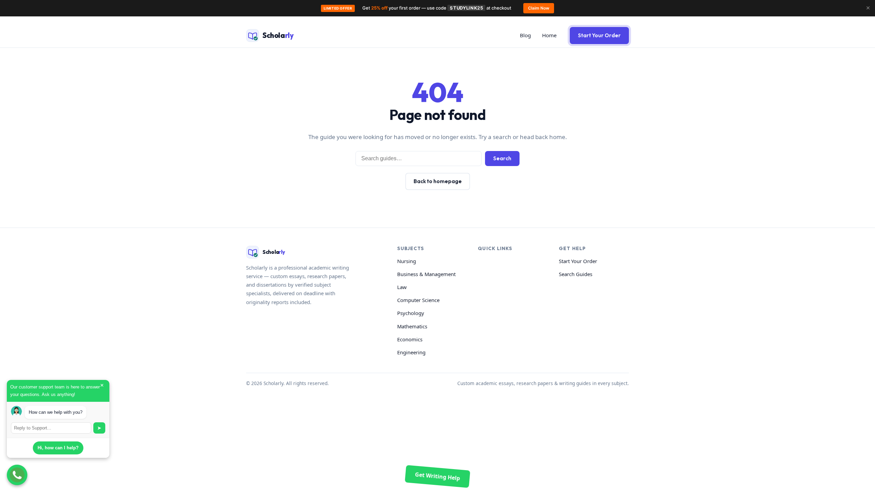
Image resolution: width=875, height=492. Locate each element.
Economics (409, 339)
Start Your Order (599, 35)
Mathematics (412, 326)
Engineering (411, 352)
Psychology (410, 313)
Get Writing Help (437, 476)
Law (402, 287)
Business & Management (426, 274)
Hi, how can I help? (58, 447)
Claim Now (538, 8)
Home (549, 35)
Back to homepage (438, 181)
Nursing (406, 261)
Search (502, 158)
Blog (525, 35)
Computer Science (418, 300)
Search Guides (575, 274)
